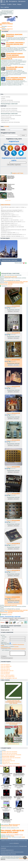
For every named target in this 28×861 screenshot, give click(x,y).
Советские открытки (5, 669)
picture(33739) (13, 386)
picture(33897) (13, 493)
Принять (2, 859)
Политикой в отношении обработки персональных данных (12, 852)
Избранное (2, 27)
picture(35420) (13, 306)
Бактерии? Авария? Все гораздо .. (6, 788)
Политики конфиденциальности (9, 647)
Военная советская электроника (9, 110)
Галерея (3, 4)
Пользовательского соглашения (18, 648)
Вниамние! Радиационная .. (18, 775)
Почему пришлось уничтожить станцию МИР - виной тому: (6, 785)
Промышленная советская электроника (11, 115)
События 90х (18, 799)
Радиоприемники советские (8, 118)
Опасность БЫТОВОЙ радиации (6, 776)
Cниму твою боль (7, 213)
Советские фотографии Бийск (8, 676)
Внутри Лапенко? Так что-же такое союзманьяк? (6, 820)
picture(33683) (13, 359)
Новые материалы (5, 204)
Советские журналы (5, 664)
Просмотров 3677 (12, 414)
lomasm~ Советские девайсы (7, 675)
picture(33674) (13, 332)
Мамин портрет (7, 218)
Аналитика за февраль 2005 (10, 232)
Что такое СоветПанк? (6, 821)
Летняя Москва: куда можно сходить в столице (13, 208)
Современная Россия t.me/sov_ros (6, 29)
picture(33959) (13, 520)
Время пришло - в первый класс (11, 225)
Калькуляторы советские (9, 113)
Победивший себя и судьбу (10, 214)
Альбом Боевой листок (13, 743)
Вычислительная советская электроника (11, 111)
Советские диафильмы (6, 666)
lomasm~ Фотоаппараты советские (9, 678)
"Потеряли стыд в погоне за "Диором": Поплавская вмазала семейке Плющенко (11, 187)
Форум (19, 4)
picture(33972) (13, 543)
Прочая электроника (6, 117)
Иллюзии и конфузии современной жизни (13, 234)
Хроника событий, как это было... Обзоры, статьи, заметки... (19, 797)
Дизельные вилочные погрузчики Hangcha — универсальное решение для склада (12, 211)
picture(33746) (13, 413)
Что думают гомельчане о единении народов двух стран (15, 44)
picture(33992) (13, 597)
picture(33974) (13, 570)
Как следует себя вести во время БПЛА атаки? (12, 831)
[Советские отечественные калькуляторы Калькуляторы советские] (13, 304)
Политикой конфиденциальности (7, 850)
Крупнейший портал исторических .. (6, 810)
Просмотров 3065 (12, 495)
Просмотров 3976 (13, 361)
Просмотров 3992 (12, 307)
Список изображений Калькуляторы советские (16, 281)
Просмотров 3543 (13, 598)
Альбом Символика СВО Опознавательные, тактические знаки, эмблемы (13, 702)
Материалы (21, 1)
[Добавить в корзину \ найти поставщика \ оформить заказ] (14, 622)
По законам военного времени (10, 216)
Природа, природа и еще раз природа (12, 236)
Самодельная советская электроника (10, 122)
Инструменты (13, 1)
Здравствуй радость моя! (9, 223)
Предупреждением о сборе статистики (8, 853)
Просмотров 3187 (12, 468)
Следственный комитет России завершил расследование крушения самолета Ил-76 (13, 56)
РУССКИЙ (6, 126)
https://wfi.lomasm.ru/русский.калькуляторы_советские (10, 825)
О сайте (9, 4)
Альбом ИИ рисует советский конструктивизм (13, 723)
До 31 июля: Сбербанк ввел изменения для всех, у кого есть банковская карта (10, 194)
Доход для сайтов (8, 200)
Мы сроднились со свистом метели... (12, 220)
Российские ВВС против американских (14, 68)
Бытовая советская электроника (9, 108)
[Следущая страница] (27, 446)
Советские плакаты (5, 667)
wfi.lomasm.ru (16, 843)
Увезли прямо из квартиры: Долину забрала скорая (11, 177)
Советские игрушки (5, 673)
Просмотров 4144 (12, 441)
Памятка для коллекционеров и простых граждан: (6, 774)
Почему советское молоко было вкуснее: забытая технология (13, 230)
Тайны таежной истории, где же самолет (13, 221)
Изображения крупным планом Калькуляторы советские (11, 283)
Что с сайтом (5, 7)
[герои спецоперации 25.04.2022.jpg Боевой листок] (13, 742)
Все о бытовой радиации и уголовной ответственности (18, 774)
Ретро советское (5, 120)
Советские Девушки (5, 672)
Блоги (14, 4)
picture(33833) (13, 440)
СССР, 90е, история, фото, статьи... (6, 808)
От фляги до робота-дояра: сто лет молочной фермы (12, 227)
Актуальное (9, 26)
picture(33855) (13, 466)
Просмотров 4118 (12, 334)
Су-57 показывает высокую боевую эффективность (16, 78)
